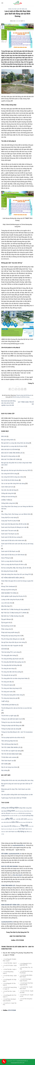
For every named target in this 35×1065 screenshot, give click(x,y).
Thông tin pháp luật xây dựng (10, 729)
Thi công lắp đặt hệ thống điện (10, 665)
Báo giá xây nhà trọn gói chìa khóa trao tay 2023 (15, 470)
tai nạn (28, 822)
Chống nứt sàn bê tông (8, 496)
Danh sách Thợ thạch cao (9, 534)
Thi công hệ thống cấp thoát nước (11, 659)
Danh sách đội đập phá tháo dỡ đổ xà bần (14, 524)
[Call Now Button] (4, 1061)
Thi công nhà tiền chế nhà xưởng (11, 672)
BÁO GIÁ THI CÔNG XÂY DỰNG (10, 459)
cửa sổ (17, 813)
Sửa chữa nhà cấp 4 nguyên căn (11, 645)
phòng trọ (3, 819)
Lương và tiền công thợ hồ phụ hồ (11, 599)
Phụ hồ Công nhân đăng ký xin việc (11, 639)
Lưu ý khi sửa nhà (6, 603)
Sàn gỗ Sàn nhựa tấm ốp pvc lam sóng (13, 642)
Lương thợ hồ (5, 815)
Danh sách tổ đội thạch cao (9, 551)
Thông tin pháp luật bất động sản (17, 9)
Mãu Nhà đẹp (5, 606)
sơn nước (24, 819)
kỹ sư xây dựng (27, 813)
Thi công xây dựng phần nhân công (12, 695)
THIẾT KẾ (4, 701)
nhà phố (23, 815)
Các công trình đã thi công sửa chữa (12, 477)
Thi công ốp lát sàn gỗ (8, 675)
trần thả (30, 829)
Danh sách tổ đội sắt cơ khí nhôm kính (12, 540)
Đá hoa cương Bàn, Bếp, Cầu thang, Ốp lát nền (15, 568)
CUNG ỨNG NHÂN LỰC (8, 885)
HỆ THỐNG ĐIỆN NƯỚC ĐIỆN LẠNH (11, 577)
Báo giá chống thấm (7, 440)
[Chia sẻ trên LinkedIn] (25, 389)
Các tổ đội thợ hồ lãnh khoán (10, 480)
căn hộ (31, 811)
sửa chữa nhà (7, 822)
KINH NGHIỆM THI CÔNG (8, 593)
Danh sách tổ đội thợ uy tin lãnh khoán (13, 554)
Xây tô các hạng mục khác (9, 767)
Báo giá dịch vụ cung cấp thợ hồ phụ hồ (13, 446)
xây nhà (26, 831)
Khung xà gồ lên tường (8, 589)
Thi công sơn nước (6, 691)
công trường (26, 811)
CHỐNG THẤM (5, 500)
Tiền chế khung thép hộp (8, 744)
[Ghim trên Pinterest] (22, 389)
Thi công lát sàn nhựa (7, 668)
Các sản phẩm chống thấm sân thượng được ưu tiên (17, 794)
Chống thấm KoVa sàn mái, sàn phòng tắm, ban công (17, 780)
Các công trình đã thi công (9, 473)
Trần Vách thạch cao (7, 760)
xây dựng (20, 831)
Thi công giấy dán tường (8, 655)
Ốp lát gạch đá (5, 622)
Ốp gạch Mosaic (6, 619)
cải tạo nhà (13, 813)
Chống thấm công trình (8, 503)
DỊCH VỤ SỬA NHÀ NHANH (9, 866)
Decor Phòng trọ (6, 558)
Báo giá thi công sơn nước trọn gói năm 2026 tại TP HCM (16, 785)
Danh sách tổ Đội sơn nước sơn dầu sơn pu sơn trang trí (17, 545)
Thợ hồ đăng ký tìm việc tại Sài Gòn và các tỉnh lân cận (16, 709)
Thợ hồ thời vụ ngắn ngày (9, 715)
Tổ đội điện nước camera (8, 757)
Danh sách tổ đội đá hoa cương (10, 537)
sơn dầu (18, 819)
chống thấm (14, 808)
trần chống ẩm (9, 829)
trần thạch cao (23, 829)
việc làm (3, 831)
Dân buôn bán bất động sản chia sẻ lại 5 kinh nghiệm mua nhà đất (8, 403)
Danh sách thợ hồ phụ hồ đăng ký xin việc (13, 527)
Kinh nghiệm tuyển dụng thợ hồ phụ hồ (13, 596)
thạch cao (18, 826)
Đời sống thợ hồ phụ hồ (8, 571)
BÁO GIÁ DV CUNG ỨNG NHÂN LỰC (11, 453)
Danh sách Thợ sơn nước (8, 530)
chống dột (5, 808)
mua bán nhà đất (13, 815)
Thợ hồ (24, 825)
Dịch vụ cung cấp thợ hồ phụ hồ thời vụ (13, 564)
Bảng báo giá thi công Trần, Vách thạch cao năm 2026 (15, 790)
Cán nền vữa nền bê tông (8, 490)
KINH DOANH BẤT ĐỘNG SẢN (10, 905)
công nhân (22, 808)
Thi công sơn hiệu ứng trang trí (10, 688)
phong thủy (29, 815)
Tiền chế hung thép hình (8, 741)
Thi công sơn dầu (6, 682)
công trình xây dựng (19, 811)
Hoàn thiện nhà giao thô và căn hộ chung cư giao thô (17, 581)
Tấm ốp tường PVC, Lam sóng (10, 652)
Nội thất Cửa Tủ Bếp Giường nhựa (11, 616)
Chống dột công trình (7, 493)
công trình (11, 811)
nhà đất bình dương (24, 397)
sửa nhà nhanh (22, 822)
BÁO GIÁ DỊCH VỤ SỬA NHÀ (9, 449)
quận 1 (14, 819)
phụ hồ (9, 818)
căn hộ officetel (5, 813)
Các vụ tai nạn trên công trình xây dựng (13, 483)
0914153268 (12, 1010)
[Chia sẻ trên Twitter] (16, 389)
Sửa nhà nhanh (17, 875)
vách (6, 831)
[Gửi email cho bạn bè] (19, 389)
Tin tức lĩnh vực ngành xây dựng (11, 751)
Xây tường (4, 770)
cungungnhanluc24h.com (17, 1062)
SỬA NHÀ (4, 649)
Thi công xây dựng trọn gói (9, 698)
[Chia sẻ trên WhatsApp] (9, 389)
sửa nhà (15, 822)
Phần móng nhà (6, 629)
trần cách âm (15, 829)
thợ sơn (30, 826)
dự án (21, 813)
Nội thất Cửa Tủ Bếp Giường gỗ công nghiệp (14, 609)
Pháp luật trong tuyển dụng (9, 632)
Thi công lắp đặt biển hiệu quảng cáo (12, 662)
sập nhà (29, 819)
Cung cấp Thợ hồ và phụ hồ (9, 521)
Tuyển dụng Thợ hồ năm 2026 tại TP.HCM (13, 798)
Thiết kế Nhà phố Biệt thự (8, 705)
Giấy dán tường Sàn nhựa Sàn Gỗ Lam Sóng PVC (16, 574)
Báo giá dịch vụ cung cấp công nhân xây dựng (15, 443)
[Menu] (2, 3)
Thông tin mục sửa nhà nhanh (10, 722)
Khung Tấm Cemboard (8, 586)
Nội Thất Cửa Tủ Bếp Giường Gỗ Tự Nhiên (14, 612)
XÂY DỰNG (4, 764)
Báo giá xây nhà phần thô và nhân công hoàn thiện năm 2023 (16, 464)
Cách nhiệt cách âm (7, 487)
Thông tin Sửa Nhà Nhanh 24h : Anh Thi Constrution (17, 732)
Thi (24, 21)
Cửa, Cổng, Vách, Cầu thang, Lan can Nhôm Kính (15, 514)
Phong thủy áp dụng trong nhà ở (11, 635)
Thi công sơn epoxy (7, 685)
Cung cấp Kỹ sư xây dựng (9, 517)
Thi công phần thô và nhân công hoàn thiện (14, 678)
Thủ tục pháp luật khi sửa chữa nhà (12, 737)
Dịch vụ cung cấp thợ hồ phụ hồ (10, 561)
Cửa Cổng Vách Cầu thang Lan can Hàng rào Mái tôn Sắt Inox (17, 508)
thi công (13, 826)
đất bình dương (15, 397)
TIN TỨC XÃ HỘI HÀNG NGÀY (10, 754)
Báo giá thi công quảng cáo (9, 456)
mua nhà (19, 815)
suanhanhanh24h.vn (15, 853)
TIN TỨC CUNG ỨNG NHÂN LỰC (10, 747)
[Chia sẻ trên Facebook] (12, 389)
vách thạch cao (12, 831)
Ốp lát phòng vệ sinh (7, 626)
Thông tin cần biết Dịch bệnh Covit (11, 719)
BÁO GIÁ (3, 436)
